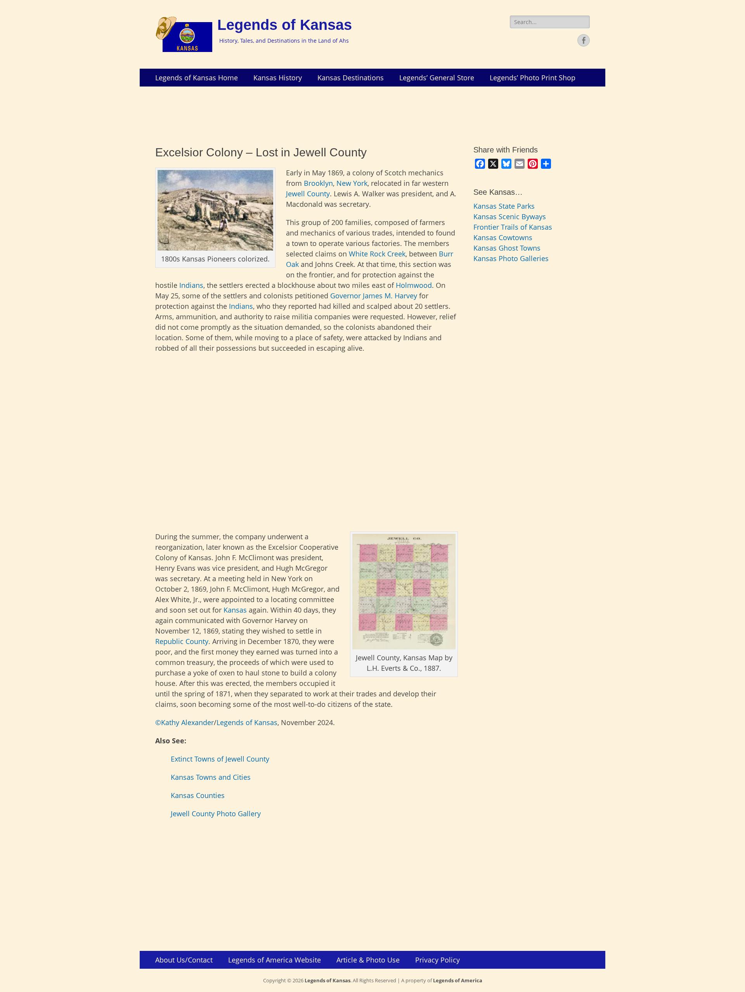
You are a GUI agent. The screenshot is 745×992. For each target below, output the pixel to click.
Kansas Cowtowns (502, 237)
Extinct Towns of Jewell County (220, 758)
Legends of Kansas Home (196, 77)
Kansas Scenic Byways (509, 216)
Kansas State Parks (504, 206)
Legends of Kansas (284, 25)
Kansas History (277, 77)
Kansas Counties (198, 795)
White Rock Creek (377, 253)
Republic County (181, 641)
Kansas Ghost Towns (507, 248)
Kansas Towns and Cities (211, 777)
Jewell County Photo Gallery (216, 813)
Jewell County (308, 193)
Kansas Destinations (350, 77)
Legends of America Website (274, 959)
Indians (191, 285)
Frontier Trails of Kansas (512, 227)
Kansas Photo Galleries (511, 258)
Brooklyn (318, 183)
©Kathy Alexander (184, 722)
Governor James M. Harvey (373, 295)
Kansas (235, 610)
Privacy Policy (437, 959)
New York (351, 183)
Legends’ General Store (436, 77)
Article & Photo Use (368, 959)
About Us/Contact (184, 959)
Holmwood (414, 285)
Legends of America (457, 980)
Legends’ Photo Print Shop (532, 77)
